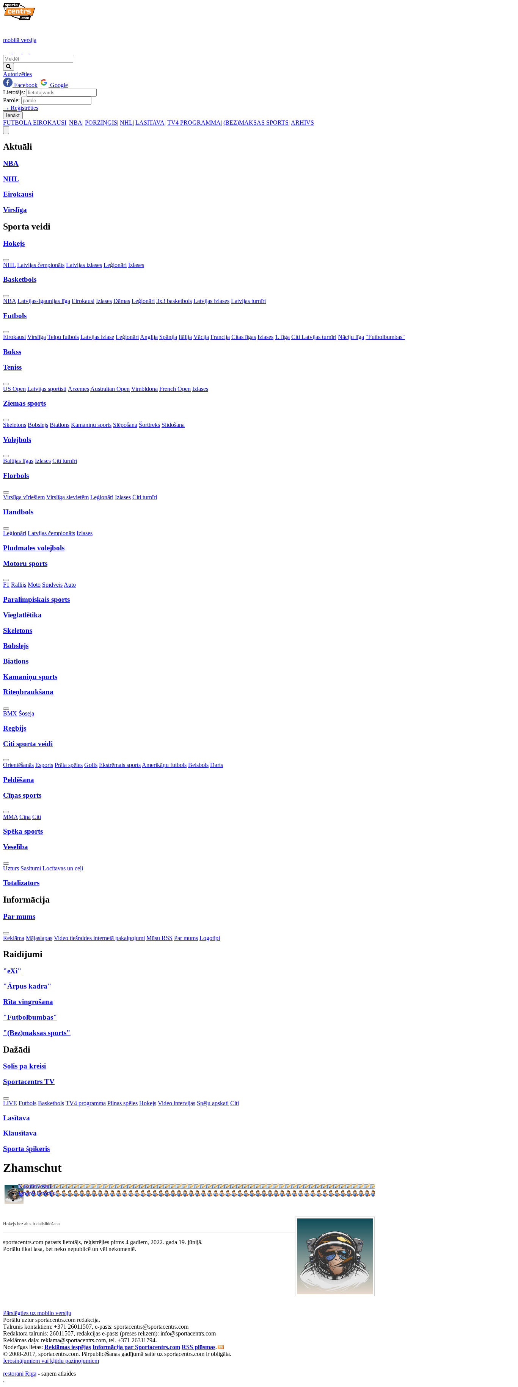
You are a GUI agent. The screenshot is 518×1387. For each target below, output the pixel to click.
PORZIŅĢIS (101, 122)
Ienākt (13, 115)
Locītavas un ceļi (62, 868)
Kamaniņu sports (91, 425)
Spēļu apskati (213, 1103)
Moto (34, 584)
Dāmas (121, 301)
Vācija (201, 337)
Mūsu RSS (159, 938)
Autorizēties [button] (17, 74)
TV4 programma (86, 1103)
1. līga (282, 337)
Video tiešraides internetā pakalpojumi (99, 938)
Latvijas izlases (84, 265)
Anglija (149, 337)
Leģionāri (115, 265)
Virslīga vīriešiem (24, 497)
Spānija (168, 337)
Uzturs (11, 868)
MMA (10, 817)
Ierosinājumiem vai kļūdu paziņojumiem (51, 1360)
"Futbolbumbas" (385, 337)
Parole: (11, 100)
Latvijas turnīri (248, 301)
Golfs (90, 765)
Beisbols (198, 765)
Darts (216, 765)
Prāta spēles (69, 765)
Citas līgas (243, 337)
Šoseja (26, 713)
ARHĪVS (302, 122)
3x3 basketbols (174, 301)
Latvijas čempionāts (40, 265)
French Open (175, 389)
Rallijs (18, 584)
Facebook (25, 85)
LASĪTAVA (150, 122)
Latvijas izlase (97, 337)
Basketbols (51, 1103)
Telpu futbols (63, 337)
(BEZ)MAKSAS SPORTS (256, 122)
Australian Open (110, 389)
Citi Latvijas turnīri (313, 337)
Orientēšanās (18, 765)
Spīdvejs (52, 584)
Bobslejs (38, 425)
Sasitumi (30, 868)
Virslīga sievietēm (67, 497)
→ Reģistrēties (20, 108)
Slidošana (173, 425)
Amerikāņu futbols (164, 765)
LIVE (10, 1103)
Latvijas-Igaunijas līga (43, 301)
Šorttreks (149, 425)
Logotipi (209, 938)
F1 (6, 584)
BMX (10, 713)
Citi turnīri (64, 461)
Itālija (185, 337)
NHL (126, 122)
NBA (75, 122)
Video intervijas (176, 1103)
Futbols (27, 1103)
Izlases (136, 265)
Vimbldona (144, 389)
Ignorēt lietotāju (37, 1193)
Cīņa (25, 817)
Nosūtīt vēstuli (35, 1186)
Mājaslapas (39, 938)
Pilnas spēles (122, 1103)
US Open (14, 389)
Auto (70, 584)
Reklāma (13, 938)
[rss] (221, 1347)
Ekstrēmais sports (120, 765)
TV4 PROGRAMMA (194, 122)
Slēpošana (125, 425)
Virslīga (36, 337)
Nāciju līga (351, 337)
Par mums (186, 938)
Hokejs (147, 1103)
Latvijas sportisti (46, 389)
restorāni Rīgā (19, 1373)
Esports (44, 765)
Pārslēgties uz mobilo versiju (37, 1313)
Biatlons (59, 425)
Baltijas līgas (18, 461)
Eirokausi (83, 301)
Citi (36, 817)
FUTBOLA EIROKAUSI (34, 122)
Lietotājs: (14, 92)
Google (58, 85)
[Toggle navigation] (6, 130)
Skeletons (14, 425)
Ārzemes (78, 389)
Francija (220, 337)
